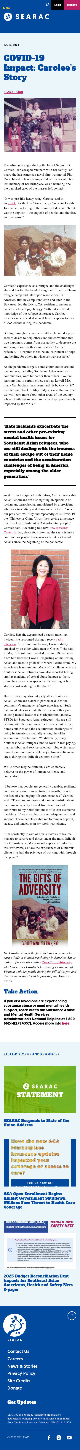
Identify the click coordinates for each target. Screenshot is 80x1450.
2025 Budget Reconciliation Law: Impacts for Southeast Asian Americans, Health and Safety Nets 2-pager (38, 1283)
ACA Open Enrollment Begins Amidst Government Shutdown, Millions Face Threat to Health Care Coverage (39, 1200)
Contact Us (18, 1351)
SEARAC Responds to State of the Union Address (36, 1123)
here (65, 1023)
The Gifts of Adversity (57, 962)
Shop (57, 5)
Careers (15, 1359)
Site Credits (18, 1381)
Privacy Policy (21, 1373)
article (12, 203)
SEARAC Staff (13, 92)
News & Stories (22, 1366)
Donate (72, 5)
